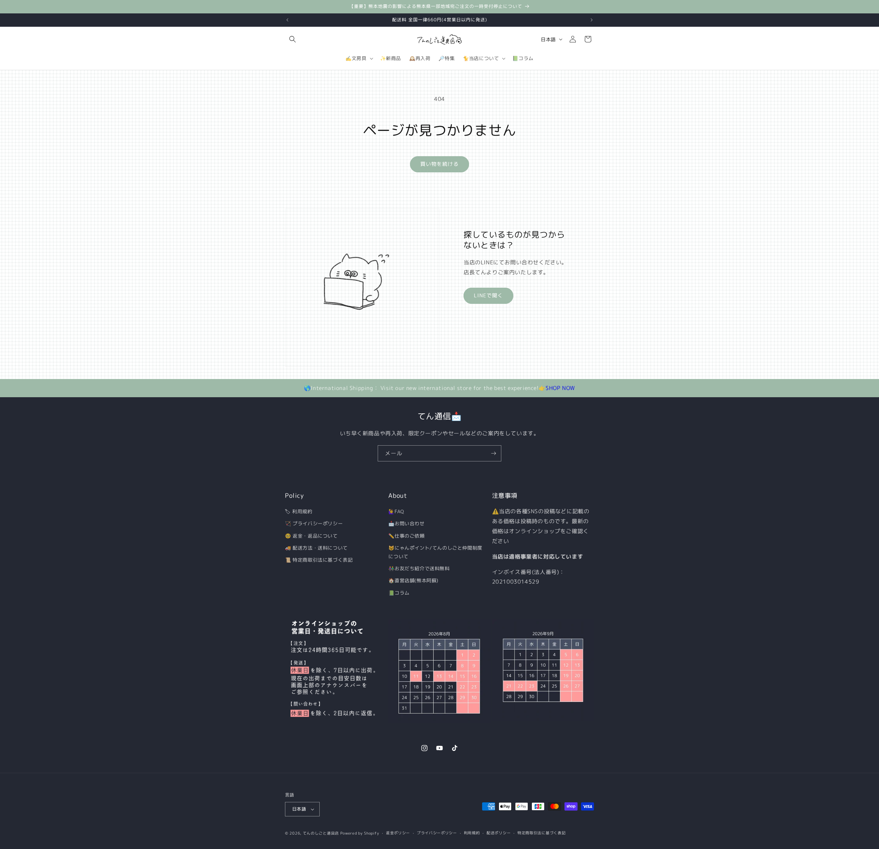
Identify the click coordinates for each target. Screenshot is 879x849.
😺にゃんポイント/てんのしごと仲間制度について (435, 552)
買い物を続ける (439, 164)
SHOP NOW (560, 388)
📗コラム (398, 592)
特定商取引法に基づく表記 (541, 833)
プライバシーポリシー (437, 833)
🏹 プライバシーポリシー (314, 523)
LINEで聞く (488, 295)
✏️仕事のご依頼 (406, 535)
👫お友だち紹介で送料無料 (418, 568)
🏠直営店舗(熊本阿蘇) (413, 580)
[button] (292, 39)
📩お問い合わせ (406, 523)
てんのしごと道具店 (321, 833)
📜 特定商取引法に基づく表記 (319, 560)
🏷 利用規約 (298, 511)
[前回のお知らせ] (287, 19)
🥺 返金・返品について (311, 535)
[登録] (493, 453)
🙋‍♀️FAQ (396, 511)
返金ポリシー (398, 833)
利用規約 (472, 833)
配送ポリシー (499, 833)
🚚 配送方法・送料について (316, 547)
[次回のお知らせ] (591, 19)
